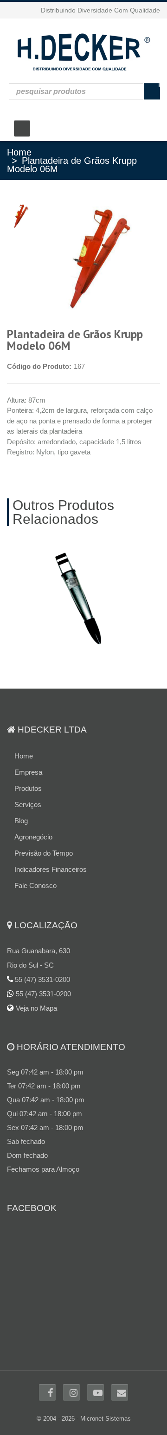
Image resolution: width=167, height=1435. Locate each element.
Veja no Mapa (35, 999)
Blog (21, 811)
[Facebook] (47, 1383)
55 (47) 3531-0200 (43, 984)
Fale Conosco (35, 876)
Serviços (27, 795)
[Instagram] (71, 1383)
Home (19, 152)
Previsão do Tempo (43, 844)
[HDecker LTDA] (83, 51)
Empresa (28, 763)
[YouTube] (95, 1383)
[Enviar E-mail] (119, 1383)
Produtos (28, 779)
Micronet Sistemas (105, 1409)
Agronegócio (33, 828)
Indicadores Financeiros (50, 860)
